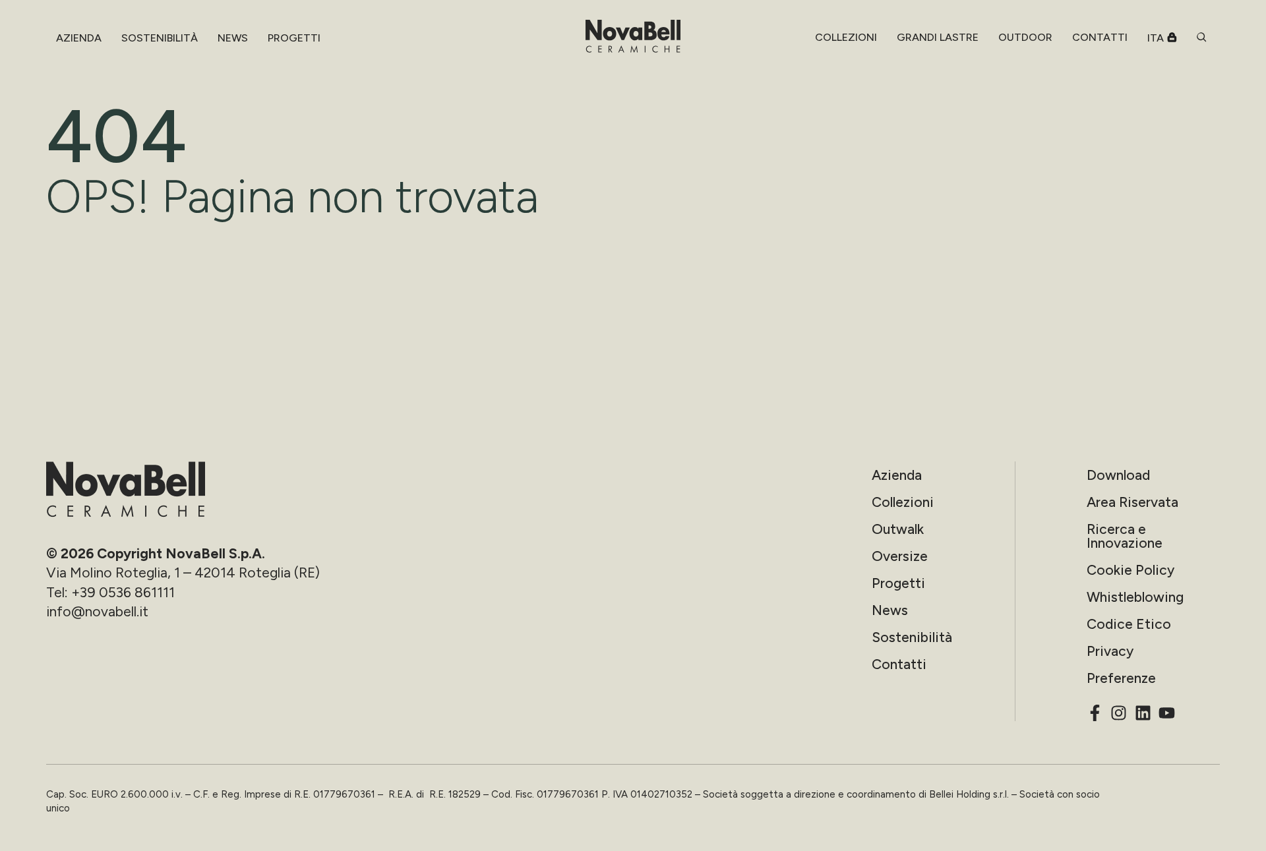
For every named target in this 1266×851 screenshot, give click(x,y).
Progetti (898, 583)
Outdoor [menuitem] (1025, 37)
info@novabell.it (97, 611)
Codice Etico (1129, 624)
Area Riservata (1132, 502)
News (890, 610)
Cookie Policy (1130, 570)
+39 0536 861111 (123, 592)
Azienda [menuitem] (79, 38)
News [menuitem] (233, 38)
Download (1118, 475)
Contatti (899, 664)
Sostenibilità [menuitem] (159, 38)
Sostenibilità (912, 637)
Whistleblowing (1135, 597)
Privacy (1110, 651)
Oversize (900, 556)
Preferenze (1121, 678)
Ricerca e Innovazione (1124, 536)
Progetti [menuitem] (294, 38)
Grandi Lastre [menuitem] (938, 37)
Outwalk (898, 529)
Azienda (897, 475)
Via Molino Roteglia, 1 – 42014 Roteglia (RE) (183, 572)
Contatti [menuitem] (1100, 37)
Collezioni (903, 502)
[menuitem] (846, 37)
